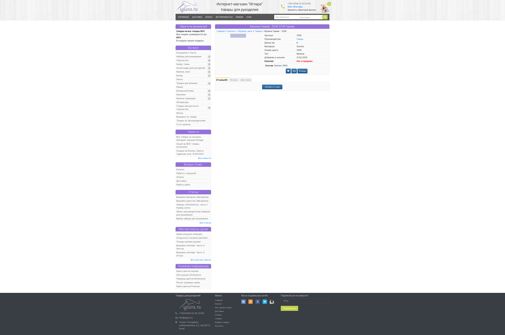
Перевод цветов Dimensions (191, 278)
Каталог (193, 47)
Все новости (204, 158)
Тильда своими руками (188, 241)
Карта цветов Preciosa (188, 286)
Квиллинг (181, 94)
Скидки (218, 318)
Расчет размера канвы (188, 282)
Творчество (182, 60)
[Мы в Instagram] (273, 302)
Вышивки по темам (186, 116)
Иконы (179, 113)
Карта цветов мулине (187, 271)
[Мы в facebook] (259, 302)
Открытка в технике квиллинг (192, 238)
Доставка (181, 181)
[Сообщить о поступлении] (294, 71)
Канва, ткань (183, 64)
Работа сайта (183, 184)
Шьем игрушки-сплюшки (189, 234)
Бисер (179, 75)
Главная (220, 31)
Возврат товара (222, 322)
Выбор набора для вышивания (192, 218)
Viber (289, 7)
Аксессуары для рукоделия (190, 68)
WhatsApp (298, 7)
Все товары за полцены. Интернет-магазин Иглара (189, 138)
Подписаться (289, 308)
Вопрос (234, 80)
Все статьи (205, 222)
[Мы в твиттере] (266, 302)
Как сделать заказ (223, 307)
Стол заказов (183, 124)
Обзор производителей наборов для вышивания (193, 213)
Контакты (219, 326)
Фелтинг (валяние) (186, 98)
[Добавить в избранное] (288, 71)
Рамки (179, 87)
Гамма (258, 31)
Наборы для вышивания (188, 56)
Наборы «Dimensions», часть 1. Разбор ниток (192, 206)
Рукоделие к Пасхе (186, 52)
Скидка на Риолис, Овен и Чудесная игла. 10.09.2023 (190, 152)
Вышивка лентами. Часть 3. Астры (190, 254)
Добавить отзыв (272, 87)
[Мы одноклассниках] (252, 302)
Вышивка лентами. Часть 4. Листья (190, 247)
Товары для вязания (186, 83)
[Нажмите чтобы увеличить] (238, 35)
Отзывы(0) (222, 80)
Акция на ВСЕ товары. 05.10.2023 (188, 145)
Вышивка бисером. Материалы (192, 197)
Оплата (180, 177)
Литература (182, 102)
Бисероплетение (185, 90)
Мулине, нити (183, 71)
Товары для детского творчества (187, 107)
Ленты (179, 79)
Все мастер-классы (201, 259)
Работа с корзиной (186, 173)
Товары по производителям (190, 120)
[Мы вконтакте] (244, 302)
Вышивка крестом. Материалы (192, 200)
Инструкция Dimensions (188, 275)
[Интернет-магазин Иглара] (187, 6)
